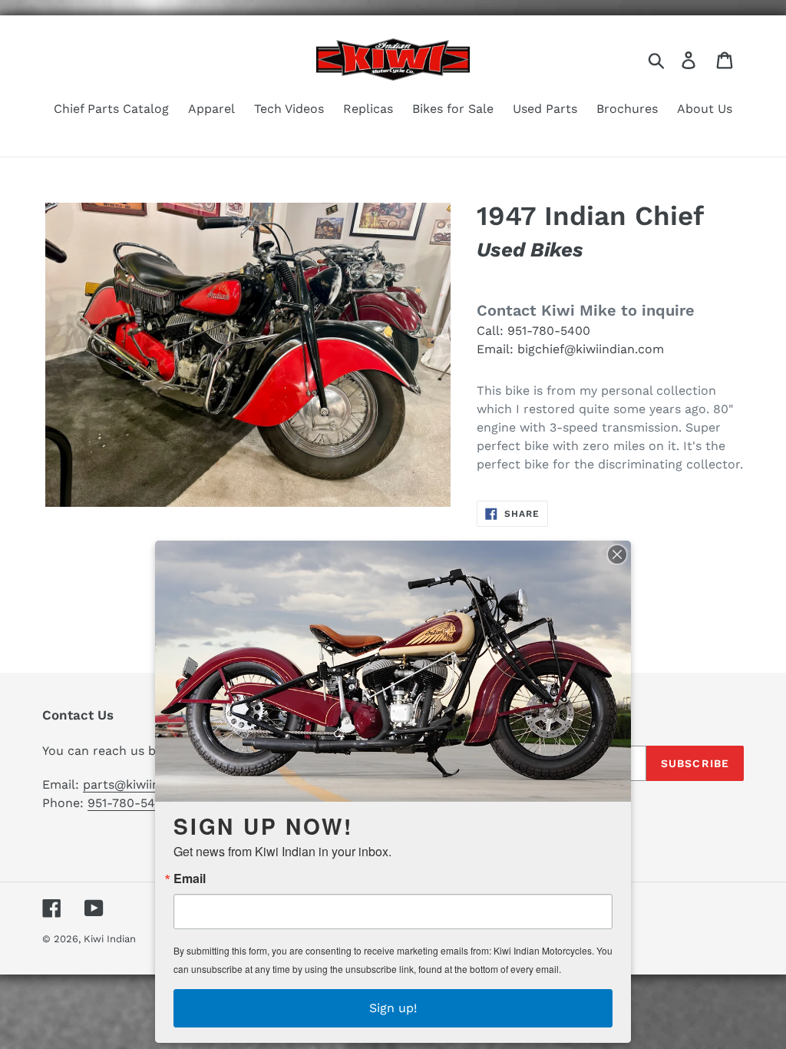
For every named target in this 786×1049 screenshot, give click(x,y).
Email (189, 878)
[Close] (617, 554)
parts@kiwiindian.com (148, 784)
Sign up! (393, 1008)
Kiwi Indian (110, 939)
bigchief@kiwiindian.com (590, 349)
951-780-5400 (548, 330)
